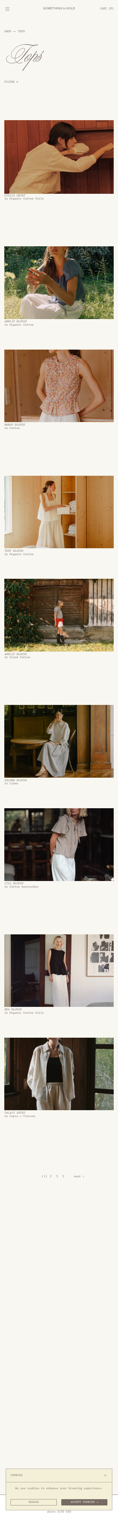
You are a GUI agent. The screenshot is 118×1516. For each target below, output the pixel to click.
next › (79, 1176)
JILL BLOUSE (13, 883)
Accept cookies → (84, 1502)
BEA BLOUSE (12, 1009)
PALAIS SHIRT (14, 1112)
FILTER (11, 82)
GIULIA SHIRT (14, 195)
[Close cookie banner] (105, 1475)
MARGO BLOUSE (14, 424)
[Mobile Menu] (7, 10)
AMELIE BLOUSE (15, 321)
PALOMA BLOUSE (15, 780)
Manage (34, 1502)
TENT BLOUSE (13, 551)
